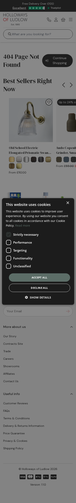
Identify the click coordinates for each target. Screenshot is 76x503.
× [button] (67, 202)
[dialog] (38, 251)
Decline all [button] (39, 288)
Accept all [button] (39, 277)
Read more (22, 225)
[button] (38, 297)
